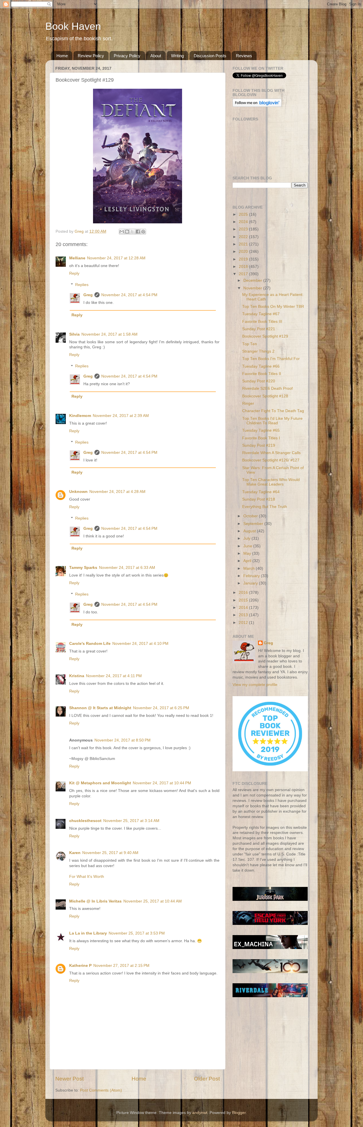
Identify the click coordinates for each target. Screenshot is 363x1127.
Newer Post (69, 1079)
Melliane (77, 258)
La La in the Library (88, 933)
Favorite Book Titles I (261, 438)
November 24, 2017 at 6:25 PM (161, 708)
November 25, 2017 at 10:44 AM (152, 901)
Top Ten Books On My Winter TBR (273, 306)
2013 (244, 615)
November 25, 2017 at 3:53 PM (137, 933)
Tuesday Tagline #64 (261, 492)
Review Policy (91, 55)
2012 (244, 622)
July (247, 538)
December (253, 280)
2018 (244, 266)
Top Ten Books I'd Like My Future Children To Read (272, 420)
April (247, 561)
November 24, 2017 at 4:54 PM (129, 295)
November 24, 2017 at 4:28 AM (117, 492)
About (155, 55)
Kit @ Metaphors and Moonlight (100, 783)
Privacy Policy (127, 55)
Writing (177, 55)
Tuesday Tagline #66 (261, 366)
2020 (244, 251)
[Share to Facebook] (138, 231)
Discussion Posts (210, 55)
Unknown (78, 492)
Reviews (244, 55)
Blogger (239, 1113)
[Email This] (121, 231)
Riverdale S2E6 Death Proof (267, 388)
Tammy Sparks (83, 567)
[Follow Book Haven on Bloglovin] (257, 105)
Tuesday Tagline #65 (261, 430)
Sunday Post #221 (258, 329)
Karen (75, 853)
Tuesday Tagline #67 (261, 314)
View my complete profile (255, 685)
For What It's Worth (86, 876)
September (253, 524)
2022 (244, 237)
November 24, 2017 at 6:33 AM (127, 567)
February (252, 576)
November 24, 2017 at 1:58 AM (109, 334)
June (248, 546)
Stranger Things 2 (258, 351)
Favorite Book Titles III (262, 321)
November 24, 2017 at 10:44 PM (162, 783)
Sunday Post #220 (258, 381)
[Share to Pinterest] (143, 231)
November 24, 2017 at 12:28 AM (116, 258)
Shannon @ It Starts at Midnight (100, 708)
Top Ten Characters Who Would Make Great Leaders (271, 482)
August (250, 531)
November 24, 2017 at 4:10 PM (140, 643)
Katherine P (80, 965)
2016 (244, 592)
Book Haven (73, 26)
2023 (244, 229)
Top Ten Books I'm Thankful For (271, 359)
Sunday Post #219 (258, 445)
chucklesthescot (85, 821)
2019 (244, 259)
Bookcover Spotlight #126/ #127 (270, 460)
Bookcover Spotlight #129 (265, 336)
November (253, 288)
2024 (244, 222)
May (247, 553)
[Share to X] (132, 231)
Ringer (248, 403)
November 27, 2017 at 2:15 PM (121, 965)
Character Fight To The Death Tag (273, 411)
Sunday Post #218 (258, 499)
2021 (244, 244)
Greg (88, 295)
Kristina (76, 676)
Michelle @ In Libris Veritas (95, 901)
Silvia (74, 334)
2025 (244, 214)
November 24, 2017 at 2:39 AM (121, 416)
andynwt (199, 1113)
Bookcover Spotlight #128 (265, 396)
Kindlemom (80, 416)
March (249, 568)
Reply (74, 273)
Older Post (207, 1079)
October (251, 516)
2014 (244, 607)
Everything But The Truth (264, 507)
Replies (81, 285)
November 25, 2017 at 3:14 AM (131, 821)
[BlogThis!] (127, 231)
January (251, 583)
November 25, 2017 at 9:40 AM (110, 853)
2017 (244, 274)
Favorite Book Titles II (261, 374)
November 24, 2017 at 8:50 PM (122, 740)
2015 (244, 600)
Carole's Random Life (90, 643)
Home (62, 55)
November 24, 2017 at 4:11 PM (114, 676)
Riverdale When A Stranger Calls (271, 453)
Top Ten (249, 344)
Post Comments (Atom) (101, 1090)
